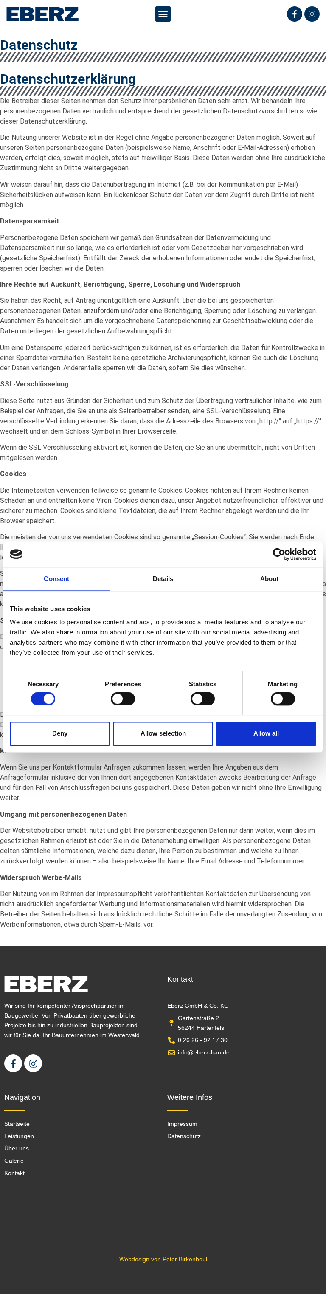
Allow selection (163, 733)
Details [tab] (163, 578)
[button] (163, 14)
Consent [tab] (56, 578)
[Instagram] (312, 14)
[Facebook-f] (294, 14)
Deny (59, 733)
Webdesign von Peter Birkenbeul (163, 1259)
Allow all (266, 733)
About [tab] (269, 578)
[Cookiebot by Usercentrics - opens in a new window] (279, 554)
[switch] (123, 698)
